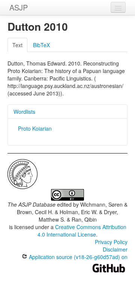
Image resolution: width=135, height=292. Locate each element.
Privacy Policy (111, 242)
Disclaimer (115, 249)
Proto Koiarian (35, 128)
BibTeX (41, 45)
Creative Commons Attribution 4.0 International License (82, 230)
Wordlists (24, 111)
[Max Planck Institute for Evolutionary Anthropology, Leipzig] (23, 173)
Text (17, 45)
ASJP (18, 7)
